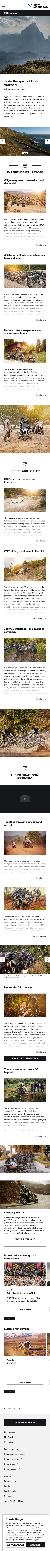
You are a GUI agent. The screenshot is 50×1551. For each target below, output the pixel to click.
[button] (3, 5)
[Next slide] (47, 141)
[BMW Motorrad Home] (38, 6)
